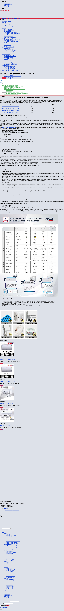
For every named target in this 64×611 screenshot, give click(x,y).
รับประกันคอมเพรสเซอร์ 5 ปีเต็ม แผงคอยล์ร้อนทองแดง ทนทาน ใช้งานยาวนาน (17, 93)
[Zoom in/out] (1, 609)
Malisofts (30, 526)
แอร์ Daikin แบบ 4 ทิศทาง (8, 39)
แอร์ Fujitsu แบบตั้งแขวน (9, 553)
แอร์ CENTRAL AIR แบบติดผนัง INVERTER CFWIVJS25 (10, 85)
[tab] (33, 78)
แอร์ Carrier (4, 28)
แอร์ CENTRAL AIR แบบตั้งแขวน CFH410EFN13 (7, 381)
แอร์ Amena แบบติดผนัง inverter (9, 27)
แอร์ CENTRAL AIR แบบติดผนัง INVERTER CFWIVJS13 (10, 108)
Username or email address (5, 601)
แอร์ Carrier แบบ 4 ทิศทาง (8, 29)
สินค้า (1, 18)
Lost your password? (3, 607)
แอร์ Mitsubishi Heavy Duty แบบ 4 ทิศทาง (12, 41)
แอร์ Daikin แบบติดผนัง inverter (11, 27)
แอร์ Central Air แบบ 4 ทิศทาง (10, 69)
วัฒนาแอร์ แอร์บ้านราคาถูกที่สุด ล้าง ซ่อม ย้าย (12, 510)
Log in (7, 605)
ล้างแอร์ (3, 83)
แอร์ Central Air (6, 65)
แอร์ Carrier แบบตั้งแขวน (8, 30)
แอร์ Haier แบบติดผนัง (7, 51)
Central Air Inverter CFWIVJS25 (44, 211)
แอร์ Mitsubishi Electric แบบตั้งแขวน (10, 56)
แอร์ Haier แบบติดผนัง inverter (9, 53)
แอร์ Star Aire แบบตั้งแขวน (8, 66)
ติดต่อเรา (3, 96)
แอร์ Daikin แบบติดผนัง (7, 41)
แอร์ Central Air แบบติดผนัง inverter (14, 18)
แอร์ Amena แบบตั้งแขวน (8, 24)
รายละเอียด (4, 78)
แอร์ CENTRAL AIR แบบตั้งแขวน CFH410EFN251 (7, 359)
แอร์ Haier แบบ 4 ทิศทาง (9, 566)
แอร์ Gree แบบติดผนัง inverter (10, 78)
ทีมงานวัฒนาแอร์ (6, 512)
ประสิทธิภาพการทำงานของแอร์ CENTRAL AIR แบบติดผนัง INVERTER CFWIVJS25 (14, 89)
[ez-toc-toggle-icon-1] (32, 83)
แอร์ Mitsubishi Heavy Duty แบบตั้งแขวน (12, 40)
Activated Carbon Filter (9, 90)
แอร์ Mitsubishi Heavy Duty (6, 59)
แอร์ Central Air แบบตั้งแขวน (8, 35)
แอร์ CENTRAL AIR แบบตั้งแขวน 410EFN (6, 403)
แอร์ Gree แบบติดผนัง (9, 77)
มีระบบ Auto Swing (9, 91)
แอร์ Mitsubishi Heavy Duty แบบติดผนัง (12, 38)
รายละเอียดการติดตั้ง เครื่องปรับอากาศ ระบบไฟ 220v (11, 94)
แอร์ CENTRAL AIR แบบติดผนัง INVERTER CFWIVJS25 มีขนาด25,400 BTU (14, 86)
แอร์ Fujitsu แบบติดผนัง (9, 43)
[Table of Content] (32, 82)
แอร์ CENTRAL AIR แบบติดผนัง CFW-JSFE (6, 425)
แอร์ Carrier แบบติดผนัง (7, 31)
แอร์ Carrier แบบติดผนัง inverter (11, 50)
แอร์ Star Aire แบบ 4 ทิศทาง (10, 75)
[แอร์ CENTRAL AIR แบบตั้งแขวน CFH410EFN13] (7, 377)
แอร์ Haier (3, 50)
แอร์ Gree (3, 47)
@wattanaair (6, 508)
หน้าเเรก (3, 531)
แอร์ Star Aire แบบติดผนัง (10, 72)
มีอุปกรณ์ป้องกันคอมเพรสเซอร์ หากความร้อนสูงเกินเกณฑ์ (14, 92)
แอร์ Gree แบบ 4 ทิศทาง (9, 81)
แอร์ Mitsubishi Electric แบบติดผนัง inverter (13, 33)
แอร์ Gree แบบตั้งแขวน (9, 79)
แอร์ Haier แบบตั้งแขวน (9, 564)
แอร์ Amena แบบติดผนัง (7, 26)
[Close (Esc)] (0, 609)
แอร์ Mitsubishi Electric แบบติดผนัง (9, 57)
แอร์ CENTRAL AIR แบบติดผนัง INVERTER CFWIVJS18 (10, 110)
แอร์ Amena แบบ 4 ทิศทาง (8, 23)
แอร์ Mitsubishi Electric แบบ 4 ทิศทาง (10, 55)
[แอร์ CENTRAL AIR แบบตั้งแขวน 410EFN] (7, 399)
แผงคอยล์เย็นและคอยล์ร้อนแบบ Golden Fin (10, 88)
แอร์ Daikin (3, 38)
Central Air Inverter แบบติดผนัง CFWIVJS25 (9, 127)
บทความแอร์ (4, 92)
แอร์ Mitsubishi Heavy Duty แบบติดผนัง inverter (13, 39)
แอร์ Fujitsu (4, 44)
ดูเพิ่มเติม (1, 363)
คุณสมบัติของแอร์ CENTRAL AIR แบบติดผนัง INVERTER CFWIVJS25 (13, 87)
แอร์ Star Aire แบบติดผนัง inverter (9, 68)
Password (2, 603)
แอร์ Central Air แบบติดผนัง (8, 36)
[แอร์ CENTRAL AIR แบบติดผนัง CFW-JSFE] (7, 421)
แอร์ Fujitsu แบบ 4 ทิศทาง (10, 47)
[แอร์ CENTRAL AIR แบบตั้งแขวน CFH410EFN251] (7, 355)
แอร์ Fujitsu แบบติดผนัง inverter (9, 46)
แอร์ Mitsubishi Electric (6, 54)
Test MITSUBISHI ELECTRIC (6, 21)
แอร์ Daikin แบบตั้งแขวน (7, 40)
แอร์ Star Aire (4, 65)
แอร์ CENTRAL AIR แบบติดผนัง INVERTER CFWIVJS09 (10, 106)
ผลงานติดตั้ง (4, 87)
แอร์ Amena (4, 22)
